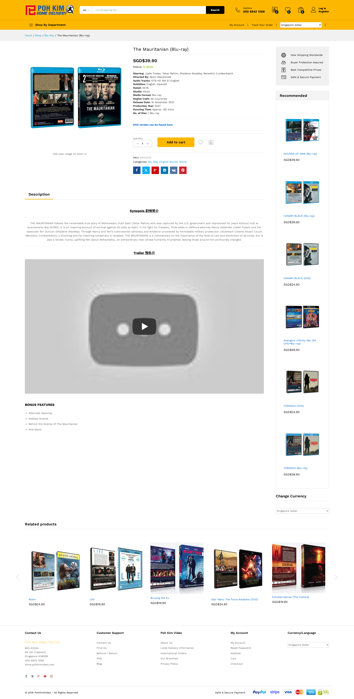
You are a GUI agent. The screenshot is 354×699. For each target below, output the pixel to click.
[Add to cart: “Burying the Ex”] (164, 592)
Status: (137, 66)
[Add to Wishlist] (201, 142)
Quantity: (138, 138)
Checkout (237, 663)
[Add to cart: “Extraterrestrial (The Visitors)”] (286, 591)
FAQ (99, 658)
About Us (166, 642)
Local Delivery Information (177, 647)
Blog (99, 663)
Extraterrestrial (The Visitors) (290, 597)
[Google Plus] (39, 676)
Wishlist (236, 653)
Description (39, 194)
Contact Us (104, 642)
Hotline (247, 8)
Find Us (101, 647)
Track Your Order (262, 24)
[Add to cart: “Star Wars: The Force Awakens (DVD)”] (225, 593)
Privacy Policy (169, 663)
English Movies (168, 161)
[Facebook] (26, 676)
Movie (183, 161)
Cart (233, 658)
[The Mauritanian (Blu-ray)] (136, 170)
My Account (237, 24)
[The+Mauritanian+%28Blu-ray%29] (146, 170)
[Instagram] (51, 676)
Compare (211, 142)
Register (324, 11)
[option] (55, 577)
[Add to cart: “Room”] (42, 593)
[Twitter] (32, 676)
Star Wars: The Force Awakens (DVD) (234, 599)
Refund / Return (107, 653)
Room (32, 599)
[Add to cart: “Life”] (103, 593)
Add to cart (176, 142)
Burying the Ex (159, 597)
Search (215, 9)
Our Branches (169, 658)
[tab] (39, 195)
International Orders (173, 653)
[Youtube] (45, 676)
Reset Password (241, 647)
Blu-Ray (153, 161)
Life (92, 599)
